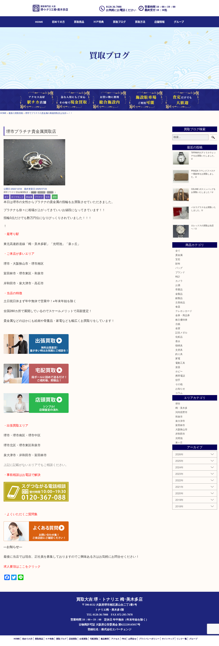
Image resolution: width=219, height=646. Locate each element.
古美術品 (180, 302)
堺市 (55, 196)
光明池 (179, 438)
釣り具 (179, 354)
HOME (39, 21)
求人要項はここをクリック (22, 566)
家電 (177, 358)
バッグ (179, 267)
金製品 (179, 293)
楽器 (177, 367)
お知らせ (180, 388)
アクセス (115, 638)
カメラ (179, 280)
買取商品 (79, 21)
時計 (177, 276)
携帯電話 (180, 375)
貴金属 (29, 196)
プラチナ (39, 196)
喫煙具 (179, 345)
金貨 (177, 328)
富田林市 (180, 425)
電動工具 (180, 362)
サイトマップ (168, 638)
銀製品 (179, 298)
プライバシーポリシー (149, 638)
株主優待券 (181, 319)
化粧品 (179, 336)
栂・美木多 (181, 407)
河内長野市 (181, 412)
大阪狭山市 (181, 429)
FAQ (124, 638)
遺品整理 (105, 638)
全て (6, 196)
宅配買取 (94, 638)
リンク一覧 (182, 638)
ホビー (179, 371)
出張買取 (83, 638)
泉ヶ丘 (179, 442)
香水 (177, 341)
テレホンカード (183, 311)
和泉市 (179, 416)
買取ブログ (119, 21)
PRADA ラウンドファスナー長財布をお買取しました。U (203, 173)
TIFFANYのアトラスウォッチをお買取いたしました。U (203, 155)
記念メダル (181, 332)
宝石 (48, 196)
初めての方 (58, 21)
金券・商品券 (182, 315)
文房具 (179, 349)
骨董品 (179, 289)
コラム (179, 393)
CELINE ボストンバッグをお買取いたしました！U (203, 190)
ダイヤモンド (17, 196)
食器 (177, 306)
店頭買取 (73, 638)
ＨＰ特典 (98, 21)
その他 (179, 384)
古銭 (177, 324)
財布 (177, 263)
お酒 (177, 285)
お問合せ (132, 638)
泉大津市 (180, 420)
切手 (177, 380)
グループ (179, 21)
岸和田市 (180, 433)
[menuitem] (39, 22)
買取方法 (140, 21)
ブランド (180, 272)
